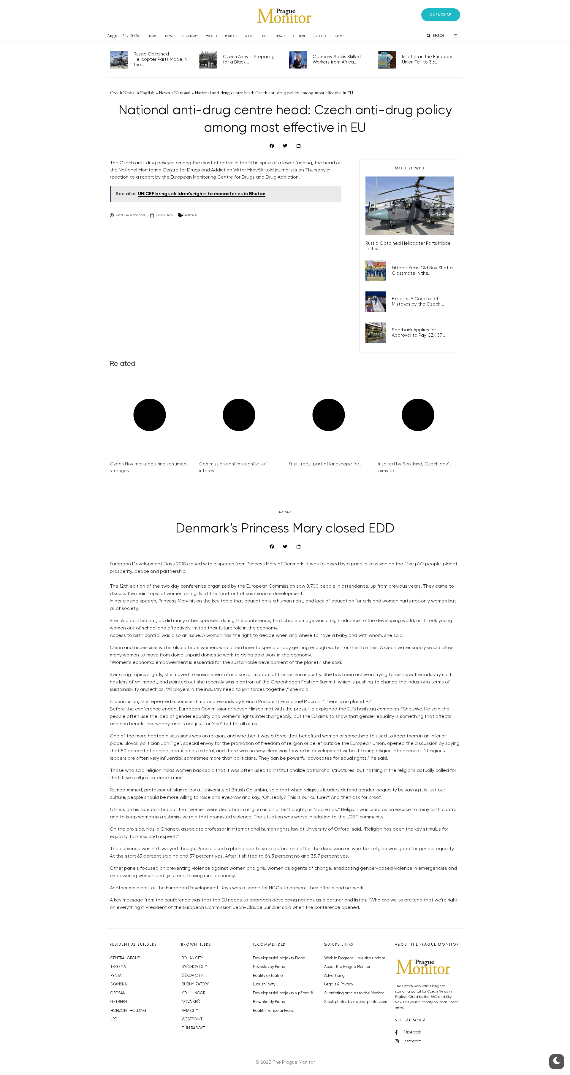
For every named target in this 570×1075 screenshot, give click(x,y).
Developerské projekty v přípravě (283, 993)
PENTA (115, 976)
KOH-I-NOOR (193, 993)
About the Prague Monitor (347, 967)
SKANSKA (118, 984)
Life (264, 36)
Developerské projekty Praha (279, 958)
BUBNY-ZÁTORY (195, 984)
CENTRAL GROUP (125, 958)
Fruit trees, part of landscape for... (325, 464)
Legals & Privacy (338, 984)
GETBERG (118, 1002)
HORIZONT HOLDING (128, 1011)
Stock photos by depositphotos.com (355, 1002)
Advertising (334, 976)
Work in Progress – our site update (355, 958)
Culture (299, 36)
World (211, 36)
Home (152, 36)
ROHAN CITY (192, 958)
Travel (280, 36)
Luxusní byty (264, 984)
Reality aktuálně (268, 976)
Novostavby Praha (269, 967)
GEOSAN (118, 993)
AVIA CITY (190, 1011)
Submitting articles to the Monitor (354, 993)
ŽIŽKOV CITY (192, 976)
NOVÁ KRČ (191, 1002)
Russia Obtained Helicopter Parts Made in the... (160, 59)
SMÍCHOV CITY (194, 967)
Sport (249, 36)
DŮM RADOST (193, 1028)
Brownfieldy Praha (269, 1002)
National (190, 215)
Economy (190, 36)
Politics (231, 36)
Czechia (320, 36)
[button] (440, 14)
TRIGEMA (118, 967)
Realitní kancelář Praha (273, 1011)
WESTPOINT (192, 1019)
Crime (339, 36)
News (169, 36)
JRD (113, 1019)
